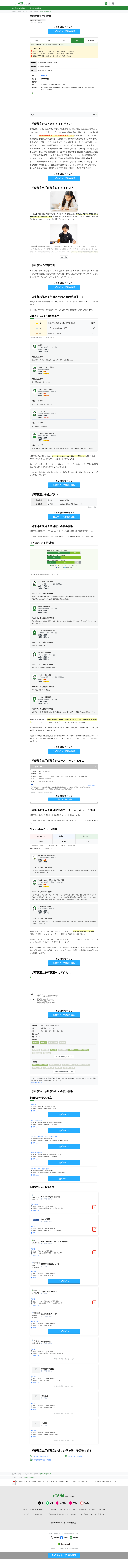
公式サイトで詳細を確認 (64, 31)
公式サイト (64, 1114)
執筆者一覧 (82, 1509)
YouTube (87, 1503)
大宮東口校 (34, 1321)
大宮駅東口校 (35, 1204)
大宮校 (33, 1227)
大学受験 (63, 1503)
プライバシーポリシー (39, 1514)
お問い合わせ (84, 1514)
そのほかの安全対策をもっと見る (64, 1072)
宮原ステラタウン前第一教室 (40, 1169)
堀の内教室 (34, 1105)
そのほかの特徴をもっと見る (64, 1057)
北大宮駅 (36, 11)
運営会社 (74, 1514)
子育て (75, 1503)
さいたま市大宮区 (27, 11)
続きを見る (64, 257)
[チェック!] (94, 1207)
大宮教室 (33, 1271)
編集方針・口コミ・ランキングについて (63, 1509)
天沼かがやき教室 (36, 1153)
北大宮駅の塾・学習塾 (40, 1456)
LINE (51, 1503)
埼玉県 (19, 11)
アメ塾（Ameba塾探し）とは (39, 1509)
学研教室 (44, 75)
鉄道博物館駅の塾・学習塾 (41, 1460)
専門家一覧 (92, 1509)
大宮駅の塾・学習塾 (74, 1456)
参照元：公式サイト (92, 785)
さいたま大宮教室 (36, 1121)
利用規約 (26, 1514)
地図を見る (36, 1111)
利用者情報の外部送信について (58, 1514)
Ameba (56, 1538)
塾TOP (14, 11)
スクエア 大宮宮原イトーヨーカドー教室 (44, 1137)
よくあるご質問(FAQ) (97, 1514)
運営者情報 (102, 1509)
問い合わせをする (36, 1082)
